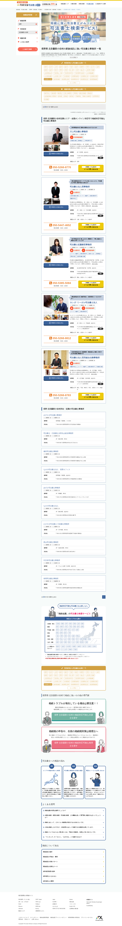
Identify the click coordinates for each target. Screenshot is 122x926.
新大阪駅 (91, 189)
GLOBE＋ (55, 901)
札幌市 (74, 646)
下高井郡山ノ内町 (58, 73)
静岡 (61, 633)
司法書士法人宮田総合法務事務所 (85, 357)
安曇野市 (82, 67)
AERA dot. (38, 906)
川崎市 (70, 649)
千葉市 (75, 649)
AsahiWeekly (89, 905)
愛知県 (73, 247)
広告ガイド (27, 919)
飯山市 (82, 70)
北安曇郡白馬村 (94, 76)
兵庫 (61, 636)
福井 (77, 629)
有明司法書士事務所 (50, 578)
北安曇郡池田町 (75, 76)
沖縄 (86, 642)
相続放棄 (54, 93)
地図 (101, 157)
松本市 (51, 67)
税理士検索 (81, 3)
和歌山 (78, 636)
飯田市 (61, 67)
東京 (57, 626)
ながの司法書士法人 (50, 506)
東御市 (46, 70)
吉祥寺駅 (91, 360)
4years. (71, 899)
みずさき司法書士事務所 (52, 415)
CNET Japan (39, 899)
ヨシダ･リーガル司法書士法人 (83, 302)
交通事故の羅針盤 (73, 908)
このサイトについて (24, 917)
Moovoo (20, 906)
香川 (77, 639)
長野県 (73, 134)
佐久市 (92, 67)
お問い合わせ (35, 919)
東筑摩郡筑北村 (84, 79)
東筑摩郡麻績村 (94, 79)
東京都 (73, 305)
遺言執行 (72, 96)
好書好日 (55, 904)
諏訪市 (66, 67)
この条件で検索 (27, 49)
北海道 (58, 623)
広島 (57, 639)
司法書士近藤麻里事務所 (81, 244)
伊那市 (66, 70)
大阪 (57, 636)
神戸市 (84, 646)
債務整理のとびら (40, 911)
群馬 (82, 626)
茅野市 (61, 70)
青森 (62, 623)
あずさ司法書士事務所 (51, 488)
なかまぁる (55, 906)
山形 (78, 623)
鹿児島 (81, 642)
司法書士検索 (90, 3)
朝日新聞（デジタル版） (24, 899)
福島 (82, 623)
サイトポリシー (34, 917)
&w (22, 901)
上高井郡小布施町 (90, 70)
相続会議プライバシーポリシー (58, 917)
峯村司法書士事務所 (50, 451)
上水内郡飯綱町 (90, 73)
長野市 (46, 67)
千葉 (70, 626)
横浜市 (58, 646)
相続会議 (71, 901)
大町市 (77, 70)
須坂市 (76, 67)
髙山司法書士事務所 (50, 542)
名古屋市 (82, 247)
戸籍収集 (75, 93)
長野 (65, 629)
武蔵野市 (82, 360)
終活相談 (46, 99)
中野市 (87, 67)
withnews (21, 908)
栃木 (78, 626)
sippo (54, 899)
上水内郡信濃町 (48, 76)
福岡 (57, 642)
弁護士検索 (74, 3)
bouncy (37, 908)
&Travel (26, 901)
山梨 (61, 629)
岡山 (61, 639)
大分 (73, 642)
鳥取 (69, 639)
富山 (69, 629)
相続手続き (47, 93)
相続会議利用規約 (44, 917)
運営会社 (21, 919)
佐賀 (61, 642)
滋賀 (73, 636)
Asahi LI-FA (72, 906)
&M (19, 901)
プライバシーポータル (87, 917)
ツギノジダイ (72, 904)
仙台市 (58, 649)
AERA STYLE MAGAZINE (59, 908)
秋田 (70, 623)
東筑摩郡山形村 (65, 79)
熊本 (69, 642)
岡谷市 (56, 70)
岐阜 (65, 633)
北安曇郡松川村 (84, 76)
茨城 (74, 626)
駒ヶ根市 (72, 70)
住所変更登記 (96, 96)
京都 (65, 636)
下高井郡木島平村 (68, 73)
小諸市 (97, 67)
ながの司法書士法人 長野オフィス (56, 469)
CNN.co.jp (38, 901)
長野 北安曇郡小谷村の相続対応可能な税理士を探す (73, 744)
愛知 (57, 633)
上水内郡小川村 (57, 76)
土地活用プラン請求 (101, 3)
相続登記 (60, 93)
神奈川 (62, 626)
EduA (20, 904)
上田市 (56, 67)
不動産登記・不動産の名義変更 (83, 96)
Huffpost (38, 904)
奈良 (69, 636)
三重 (69, 633)
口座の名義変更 (67, 93)
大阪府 (73, 189)
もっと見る (73, 82)
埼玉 (66, 626)
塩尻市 (51, 70)
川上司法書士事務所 (79, 131)
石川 (73, 629)
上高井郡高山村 (48, 73)
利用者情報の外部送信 (74, 917)
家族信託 (90, 93)
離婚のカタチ (22, 911)
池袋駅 (90, 305)
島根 (73, 639)
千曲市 (71, 67)
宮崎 (77, 642)
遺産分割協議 (82, 93)
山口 (65, 639)
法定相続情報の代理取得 (50, 96)
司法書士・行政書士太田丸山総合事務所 (58, 433)
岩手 (66, 623)
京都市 (89, 646)
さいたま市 (64, 649)
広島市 (94, 646)
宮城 (74, 623)
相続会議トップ (65, 3)
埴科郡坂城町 (57, 79)
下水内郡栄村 (66, 76)
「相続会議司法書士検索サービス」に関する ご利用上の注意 (61, 654)
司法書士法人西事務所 (80, 186)
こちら (79, 656)
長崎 (65, 642)
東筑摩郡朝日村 (75, 79)
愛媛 (85, 639)
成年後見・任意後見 (63, 96)
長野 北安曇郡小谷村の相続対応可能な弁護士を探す (73, 716)
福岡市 (79, 646)
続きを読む (92, 148)
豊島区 (82, 305)
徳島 (81, 639)
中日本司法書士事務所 (51, 560)
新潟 (57, 629)
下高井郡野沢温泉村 (79, 73)
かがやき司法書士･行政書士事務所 (56, 524)
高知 (89, 639)
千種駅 (91, 247)
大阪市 (82, 189)
